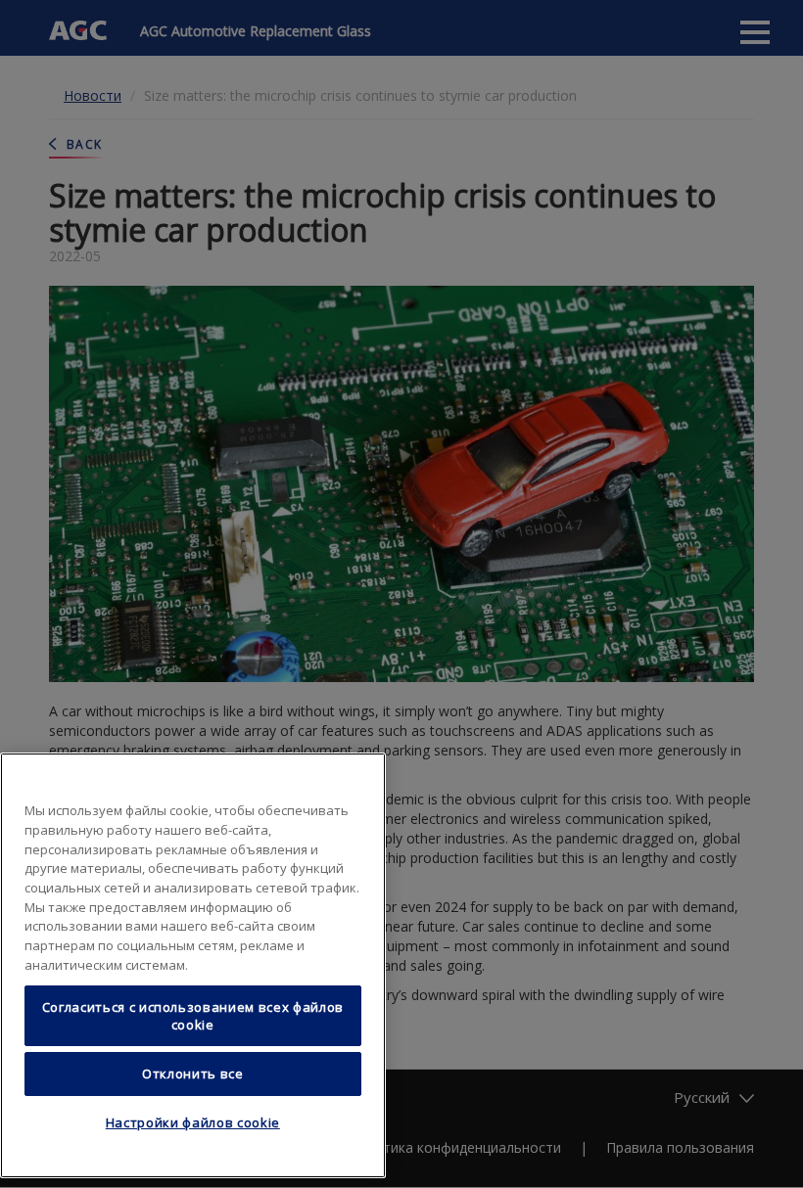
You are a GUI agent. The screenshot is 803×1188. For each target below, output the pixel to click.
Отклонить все (193, 1073)
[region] (193, 965)
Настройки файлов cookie (193, 1122)
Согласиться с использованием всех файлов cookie (193, 1015)
